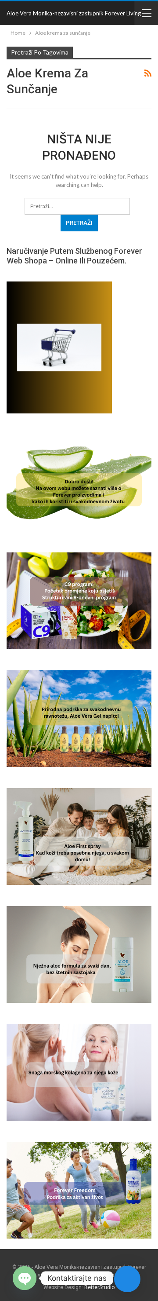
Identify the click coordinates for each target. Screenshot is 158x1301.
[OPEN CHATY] (24, 1278)
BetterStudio (99, 1287)
